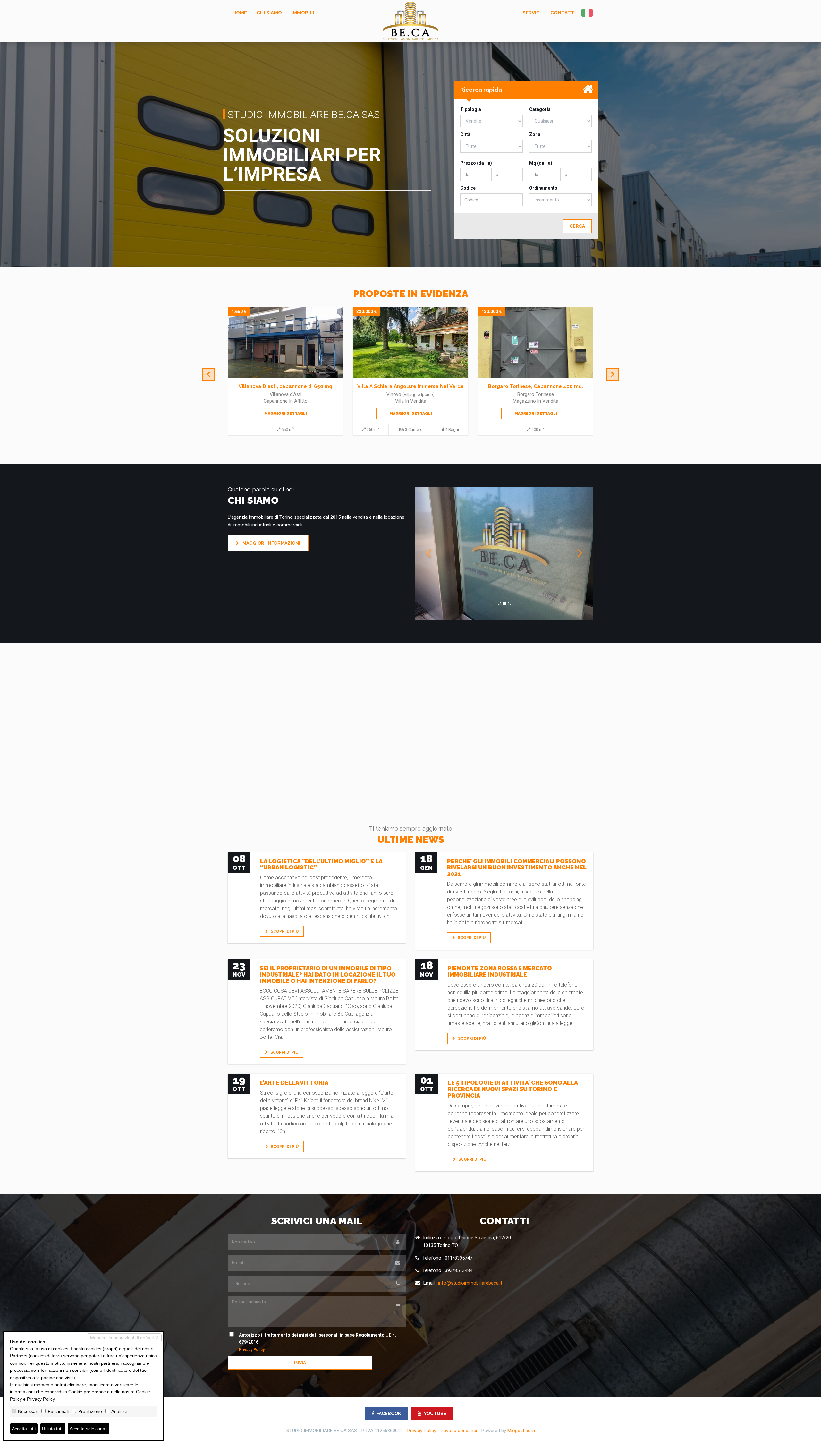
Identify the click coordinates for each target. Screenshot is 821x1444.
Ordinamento (543, 188)
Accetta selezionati (88, 1428)
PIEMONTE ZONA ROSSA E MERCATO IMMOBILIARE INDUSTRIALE (499, 971)
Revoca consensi (459, 1430)
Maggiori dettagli (285, 413)
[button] (428, 553)
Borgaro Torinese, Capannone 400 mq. (410, 386)
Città (465, 134)
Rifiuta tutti (52, 1428)
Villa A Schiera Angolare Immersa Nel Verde (285, 386)
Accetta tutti (24, 1428)
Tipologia (470, 109)
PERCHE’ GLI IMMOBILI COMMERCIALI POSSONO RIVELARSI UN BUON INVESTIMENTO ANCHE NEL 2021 (516, 867)
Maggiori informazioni (270, 543)
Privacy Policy (252, 1349)
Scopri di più (284, 931)
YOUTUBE (435, 1413)
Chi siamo (269, 13)
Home (240, 13)
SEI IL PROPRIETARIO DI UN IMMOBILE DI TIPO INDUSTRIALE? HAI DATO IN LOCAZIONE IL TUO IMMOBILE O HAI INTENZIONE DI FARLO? (328, 974)
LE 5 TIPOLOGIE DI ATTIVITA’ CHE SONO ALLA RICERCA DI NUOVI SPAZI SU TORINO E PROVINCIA (513, 1089)
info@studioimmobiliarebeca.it (470, 1283)
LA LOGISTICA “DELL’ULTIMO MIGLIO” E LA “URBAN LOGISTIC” (321, 864)
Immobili (303, 13)
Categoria (540, 109)
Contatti (563, 13)
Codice (468, 188)
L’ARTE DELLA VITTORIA (294, 1082)
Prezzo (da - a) (476, 163)
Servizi (531, 13)
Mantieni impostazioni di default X (124, 1337)
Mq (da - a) (540, 163)
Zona (534, 134)
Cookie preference (87, 1391)
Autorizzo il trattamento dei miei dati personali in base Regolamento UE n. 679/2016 (317, 1342)
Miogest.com (521, 1430)
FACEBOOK (389, 1413)
